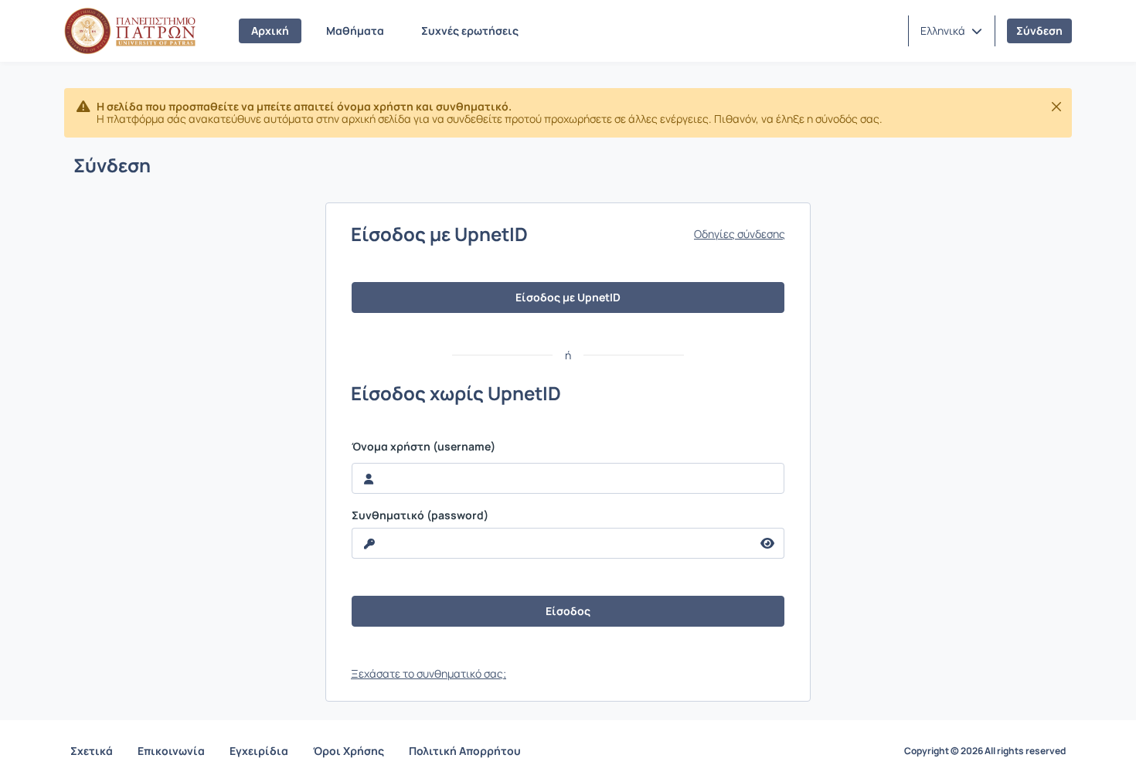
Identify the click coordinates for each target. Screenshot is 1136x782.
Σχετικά (91, 750)
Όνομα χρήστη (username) (423, 446)
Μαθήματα (355, 30)
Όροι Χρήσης (348, 750)
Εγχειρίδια (259, 750)
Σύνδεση (1039, 30)
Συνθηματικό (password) (420, 515)
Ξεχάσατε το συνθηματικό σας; (428, 673)
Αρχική (270, 30)
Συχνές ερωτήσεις (470, 30)
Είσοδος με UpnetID (568, 297)
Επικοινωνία (171, 750)
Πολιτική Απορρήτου (465, 750)
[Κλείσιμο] (1056, 106)
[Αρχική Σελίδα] (130, 31)
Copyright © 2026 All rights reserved (985, 751)
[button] (951, 31)
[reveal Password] (767, 543)
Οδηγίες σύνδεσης (739, 234)
